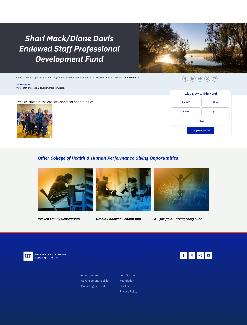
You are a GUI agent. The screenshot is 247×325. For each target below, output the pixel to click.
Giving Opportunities (36, 77)
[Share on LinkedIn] (193, 79)
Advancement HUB (93, 275)
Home (18, 77)
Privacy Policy (128, 291)
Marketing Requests (93, 286)
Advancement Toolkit (94, 280)
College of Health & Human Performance (70, 77)
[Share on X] (208, 79)
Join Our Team (129, 275)
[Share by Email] (215, 79)
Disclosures (127, 286)
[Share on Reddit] (200, 79)
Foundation (127, 280)
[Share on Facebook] (186, 79)
